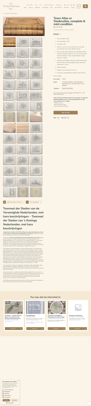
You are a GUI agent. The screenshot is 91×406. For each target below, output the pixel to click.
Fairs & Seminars (58, 7)
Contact (72, 7)
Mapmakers (37, 7)
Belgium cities (66, 83)
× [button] (18, 380)
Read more (11, 387)
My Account (58, 5)
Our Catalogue (45, 7)
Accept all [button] (6, 400)
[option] (14, 316)
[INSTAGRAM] (73, 5)
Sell (40, 5)
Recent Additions (67, 88)
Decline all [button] (14, 400)
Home (25, 7)
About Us (31, 7)
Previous (4, 26)
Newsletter (66, 7)
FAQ (36, 5)
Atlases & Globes (67, 82)
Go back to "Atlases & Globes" (11, 13)
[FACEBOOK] (71, 5)
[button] (10, 403)
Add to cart (66, 112)
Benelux (64, 85)
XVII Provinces (78, 82)
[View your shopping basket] (85, 6)
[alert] (10, 392)
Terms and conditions (48, 5)
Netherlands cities (78, 83)
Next (43, 26)
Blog (52, 7)
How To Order (29, 5)
